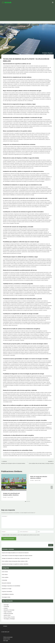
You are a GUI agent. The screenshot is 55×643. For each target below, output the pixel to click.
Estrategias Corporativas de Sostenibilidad (11, 585)
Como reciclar (5, 571)
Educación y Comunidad (9, 610)
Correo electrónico (24, 531)
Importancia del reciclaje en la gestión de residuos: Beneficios (15, 564)
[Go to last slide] (3, 487)
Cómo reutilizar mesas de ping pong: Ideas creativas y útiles (15, 561)
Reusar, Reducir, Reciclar (9, 617)
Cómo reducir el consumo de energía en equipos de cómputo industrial (17, 555)
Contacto (6, 608)
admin (5, 497)
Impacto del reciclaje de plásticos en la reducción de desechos (15, 552)
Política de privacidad (8, 613)
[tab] (25, 501)
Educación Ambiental (6, 583)
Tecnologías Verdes (6, 597)
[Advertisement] (27, 12)
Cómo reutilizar (5, 577)
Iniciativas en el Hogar (6, 588)
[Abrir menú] (52, 2)
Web (39, 531)
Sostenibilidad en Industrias (8, 594)
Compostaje (4, 580)
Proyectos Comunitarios (7, 591)
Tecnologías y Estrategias (9, 618)
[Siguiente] (52, 487)
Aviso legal (6, 604)
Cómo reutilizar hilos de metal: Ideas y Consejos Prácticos (41, 462)
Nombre (4, 531)
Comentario (4, 516)
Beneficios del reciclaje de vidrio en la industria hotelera (13, 462)
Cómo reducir (5, 574)
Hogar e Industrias (8, 611)
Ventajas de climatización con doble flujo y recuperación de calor (15, 558)
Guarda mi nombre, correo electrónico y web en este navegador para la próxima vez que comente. (21, 534)
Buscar (50, 545)
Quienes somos (7, 615)
